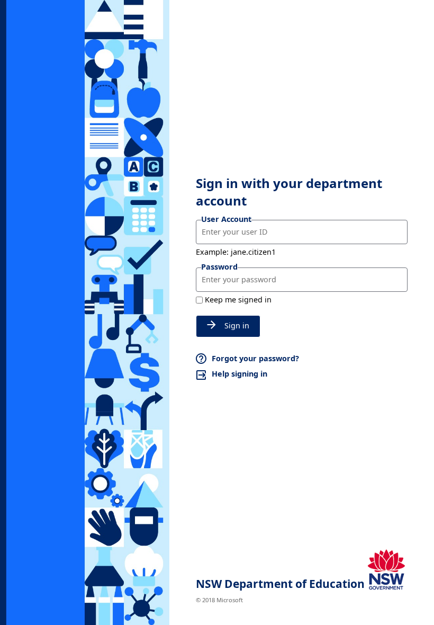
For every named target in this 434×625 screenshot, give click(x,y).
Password (219, 267)
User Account (226, 219)
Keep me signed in (238, 299)
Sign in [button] (236, 325)
